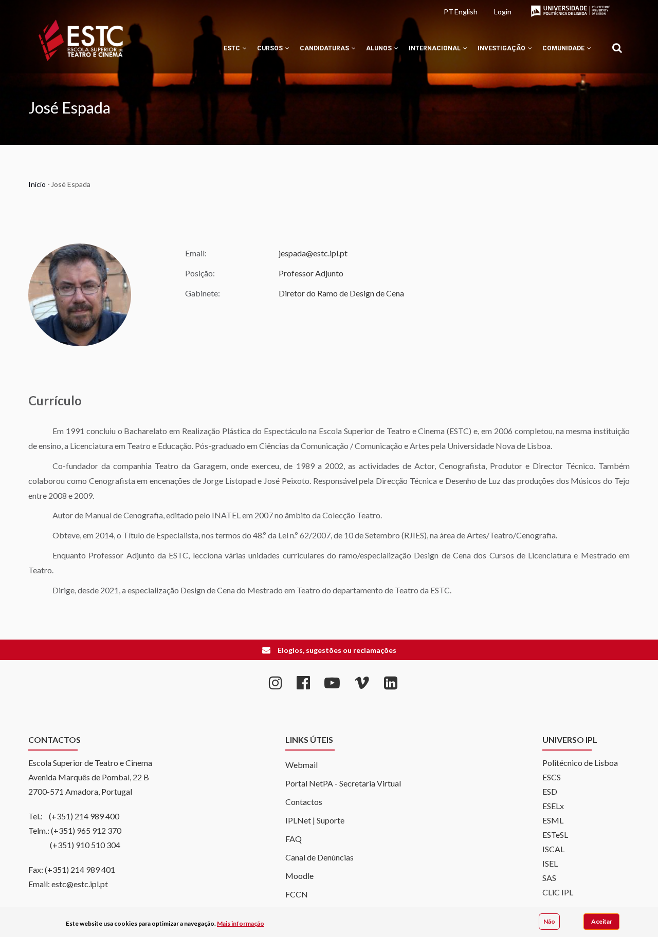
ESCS (551, 777)
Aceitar (601, 921)
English (466, 11)
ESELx (553, 806)
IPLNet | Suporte (314, 820)
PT (448, 11)
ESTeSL (555, 834)
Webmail (301, 765)
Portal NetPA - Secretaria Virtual (343, 783)
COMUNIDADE (564, 48)
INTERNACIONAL (435, 48)
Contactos (303, 802)
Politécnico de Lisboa (580, 762)
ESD (549, 791)
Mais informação (240, 923)
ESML (552, 820)
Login (502, 11)
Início (37, 184)
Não (549, 921)
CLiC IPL (557, 892)
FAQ (293, 839)
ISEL (550, 863)
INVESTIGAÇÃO (502, 48)
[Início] (81, 40)
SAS (549, 878)
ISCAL (553, 849)
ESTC (233, 48)
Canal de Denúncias (319, 857)
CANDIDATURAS (325, 48)
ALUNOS (379, 48)
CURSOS (270, 48)
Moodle (299, 875)
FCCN (296, 894)
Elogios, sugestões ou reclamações (337, 650)
